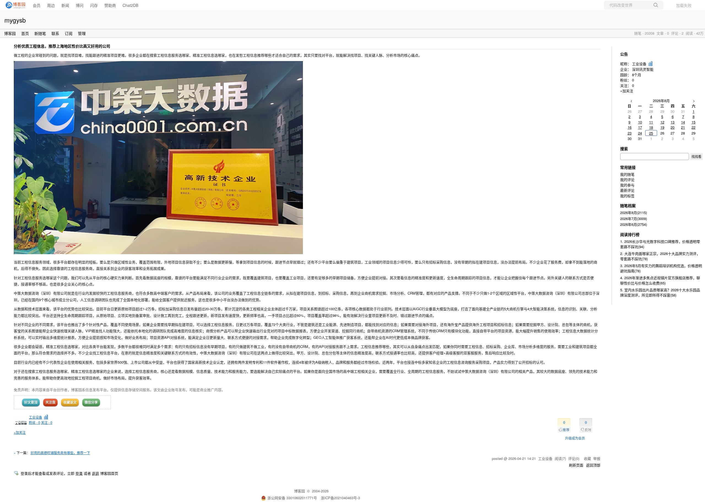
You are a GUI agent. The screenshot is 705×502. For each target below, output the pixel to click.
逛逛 (95, 473)
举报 (596, 458)
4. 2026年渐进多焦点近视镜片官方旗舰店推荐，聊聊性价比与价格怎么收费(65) (660, 280)
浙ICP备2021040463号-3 (340, 497)
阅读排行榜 (629, 234)
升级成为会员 (575, 438)
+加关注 (20, 432)
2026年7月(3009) (633, 218)
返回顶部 (593, 465)
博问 (79, 5)
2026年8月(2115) (633, 212)
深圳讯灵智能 (643, 69)
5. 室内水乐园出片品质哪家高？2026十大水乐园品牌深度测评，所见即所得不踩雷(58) (660, 292)
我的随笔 (627, 174)
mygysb (15, 19)
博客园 (10, 33)
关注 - (46, 422)
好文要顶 (30, 402)
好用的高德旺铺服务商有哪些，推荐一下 (60, 452)
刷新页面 (576, 465)
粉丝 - (34, 422)
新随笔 (40, 33)
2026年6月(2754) (633, 224)
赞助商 (110, 5)
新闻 (65, 5)
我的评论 (627, 179)
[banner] (14, 5)
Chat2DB (130, 5)
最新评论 (627, 190)
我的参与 (627, 185)
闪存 (94, 5)
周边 (51, 5)
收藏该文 (70, 402)
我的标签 (627, 195)
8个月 (636, 74)
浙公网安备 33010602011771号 (292, 497)
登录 (79, 473)
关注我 (50, 402)
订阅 (68, 33)
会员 (36, 5)
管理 (82, 33)
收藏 (587, 458)
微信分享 (91, 402)
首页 (25, 33)
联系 (55, 33)
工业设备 (35, 417)
